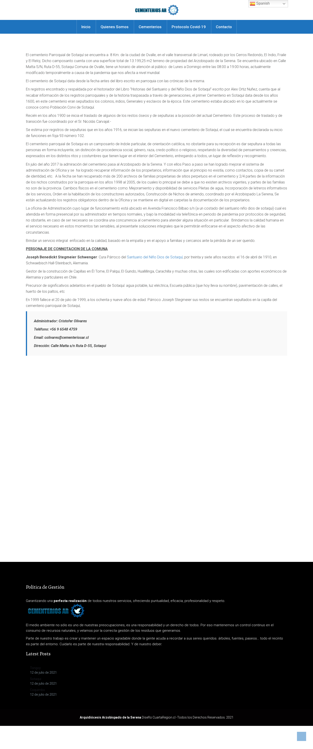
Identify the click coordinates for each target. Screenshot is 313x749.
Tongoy (35, 668)
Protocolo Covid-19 (189, 27)
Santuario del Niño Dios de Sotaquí (155, 257)
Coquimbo (37, 690)
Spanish (262, 3)
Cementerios (150, 27)
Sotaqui (35, 679)
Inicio (86, 27)
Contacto (224, 27)
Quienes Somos (115, 27)
